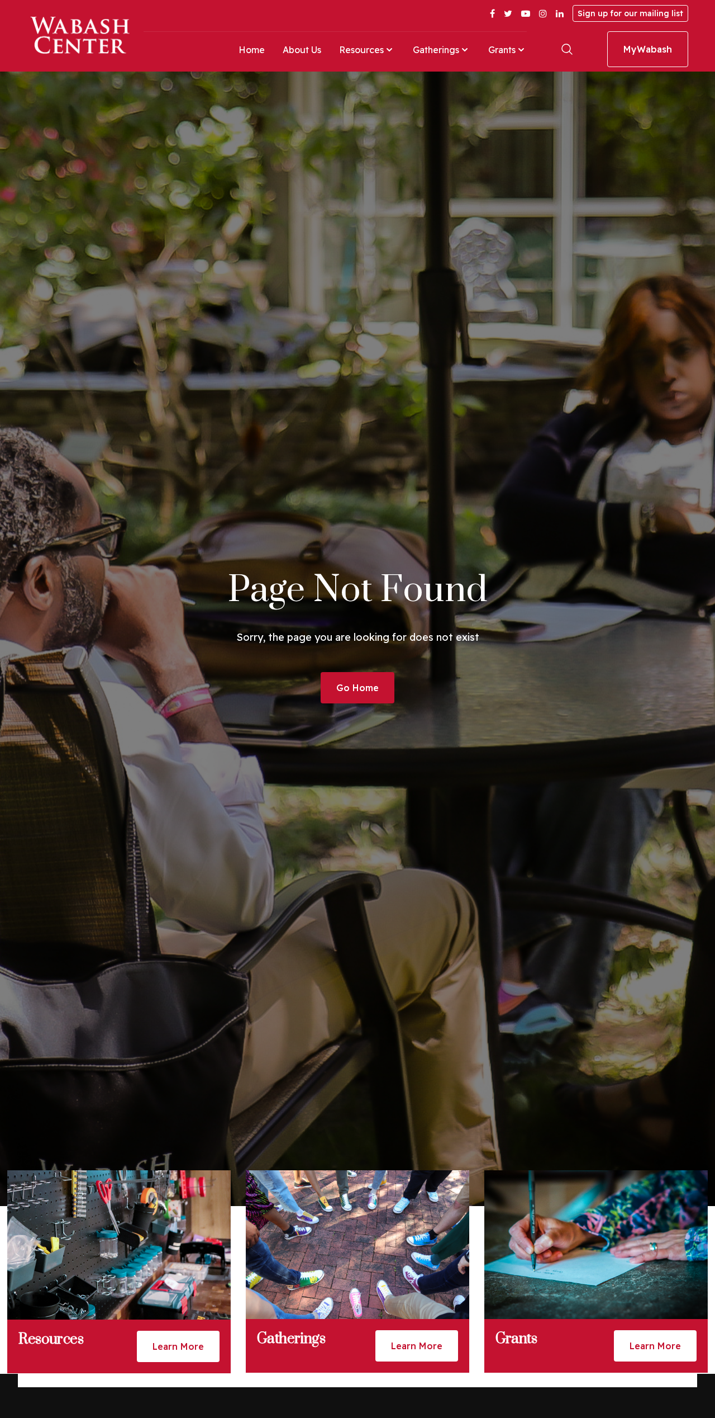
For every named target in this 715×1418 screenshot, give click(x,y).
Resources (361, 49)
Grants (502, 49)
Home (252, 49)
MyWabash (647, 49)
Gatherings (436, 49)
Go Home (357, 687)
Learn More (178, 1346)
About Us (302, 49)
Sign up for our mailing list (630, 13)
